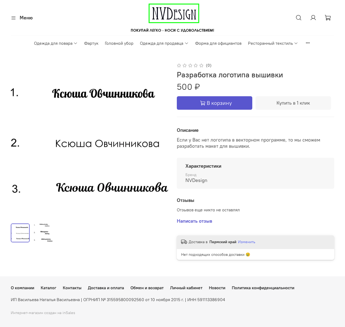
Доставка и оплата (106, 287)
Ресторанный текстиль (270, 43)
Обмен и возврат (147, 287)
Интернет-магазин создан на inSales (43, 312)
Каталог (48, 287)
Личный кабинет (186, 287)
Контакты (72, 287)
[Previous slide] (19, 140)
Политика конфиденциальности (263, 287)
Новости (217, 287)
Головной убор (119, 43)
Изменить (246, 241)
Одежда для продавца (161, 43)
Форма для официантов (218, 43)
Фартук (91, 43)
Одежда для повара (53, 43)
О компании (22, 287)
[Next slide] (159, 140)
